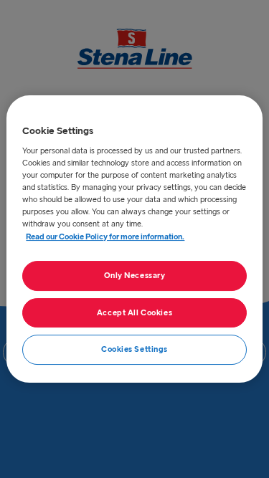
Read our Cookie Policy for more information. (105, 237)
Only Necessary (135, 275)
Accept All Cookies (134, 312)
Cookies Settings (134, 350)
